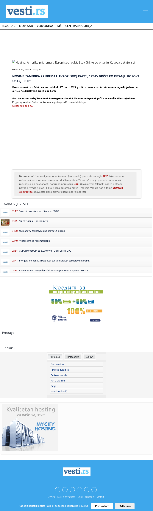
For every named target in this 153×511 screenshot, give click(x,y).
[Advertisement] (76, 43)
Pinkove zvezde (59, 375)
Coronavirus (57, 364)
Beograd (8, 26)
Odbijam (125, 506)
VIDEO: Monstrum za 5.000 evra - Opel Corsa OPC (45, 250)
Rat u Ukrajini (58, 380)
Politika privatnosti (66, 496)
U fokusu (55, 357)
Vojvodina (45, 26)
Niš (59, 26)
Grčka (35, 102)
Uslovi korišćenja (85, 496)
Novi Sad (26, 26)
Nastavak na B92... (23, 105)
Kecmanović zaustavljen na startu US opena (42, 231)
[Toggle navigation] (145, 11)
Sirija (53, 386)
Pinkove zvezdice (60, 369)
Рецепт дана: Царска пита (33, 221)
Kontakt (100, 496)
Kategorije (73, 357)
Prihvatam (102, 506)
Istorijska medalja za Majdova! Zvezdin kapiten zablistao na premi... (54, 260)
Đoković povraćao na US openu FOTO (39, 211)
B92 (21, 69)
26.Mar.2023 (31, 69)
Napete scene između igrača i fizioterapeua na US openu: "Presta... (54, 270)
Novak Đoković (59, 391)
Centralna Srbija (78, 26)
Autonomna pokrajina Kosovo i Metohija (63, 102)
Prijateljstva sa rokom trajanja (34, 240)
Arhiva (89, 357)
